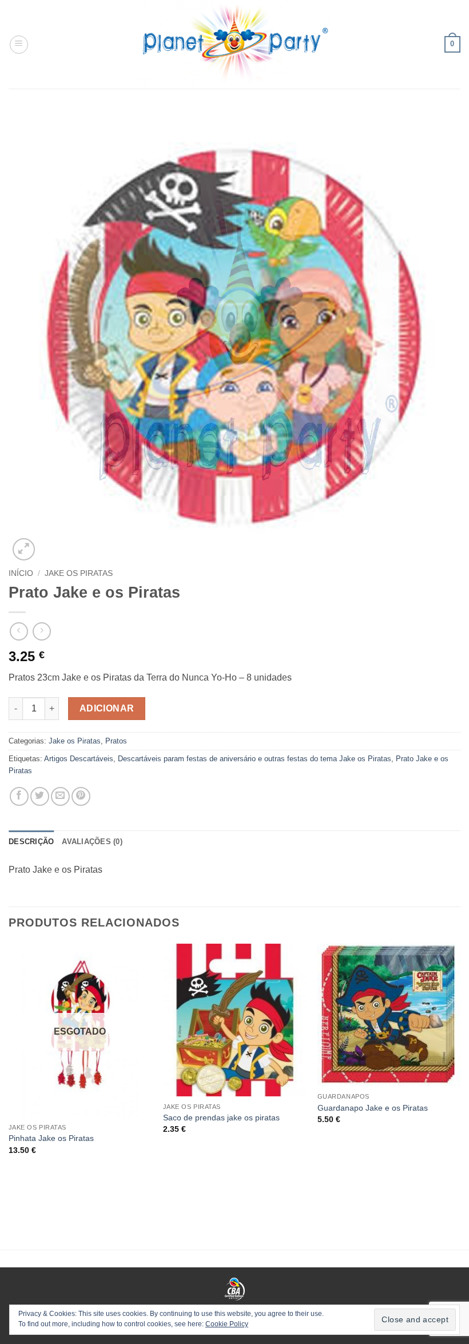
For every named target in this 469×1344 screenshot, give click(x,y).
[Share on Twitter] (39, 796)
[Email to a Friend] (60, 796)
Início (21, 573)
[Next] (459, 1075)
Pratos (116, 741)
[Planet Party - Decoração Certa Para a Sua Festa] (234, 44)
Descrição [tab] (31, 841)
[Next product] (18, 631)
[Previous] (9, 1075)
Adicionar (107, 708)
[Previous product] (41, 631)
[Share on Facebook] (19, 796)
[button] (19, 44)
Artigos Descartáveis (78, 758)
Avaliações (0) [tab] (92, 841)
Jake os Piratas (79, 573)
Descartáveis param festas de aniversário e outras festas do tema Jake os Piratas (254, 758)
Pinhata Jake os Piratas (51, 1138)
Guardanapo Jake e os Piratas (372, 1107)
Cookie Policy (226, 1324)
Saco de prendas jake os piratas (221, 1117)
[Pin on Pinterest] (80, 796)
